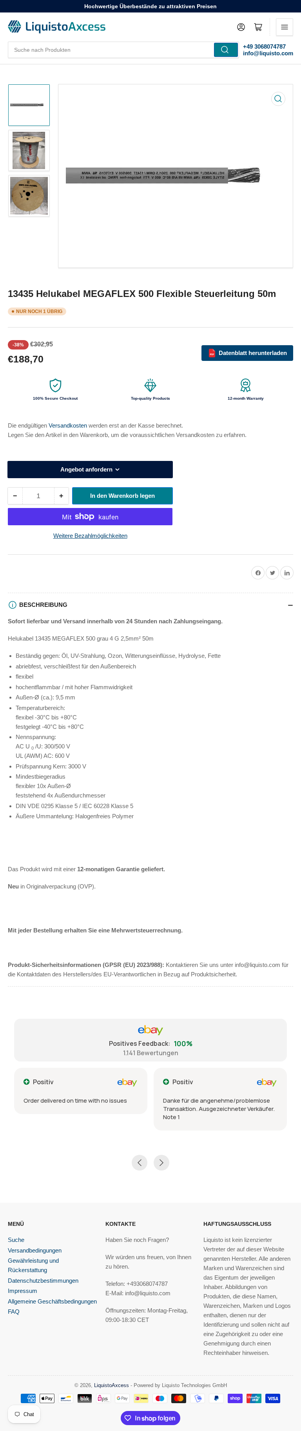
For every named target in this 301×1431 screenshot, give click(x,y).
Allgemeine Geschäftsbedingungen (52, 1301)
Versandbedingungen (35, 1250)
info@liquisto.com (268, 53)
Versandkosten (69, 425)
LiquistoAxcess (111, 1385)
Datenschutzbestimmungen (43, 1280)
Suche (16, 1239)
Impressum (22, 1290)
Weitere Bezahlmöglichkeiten (90, 535)
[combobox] (123, 50)
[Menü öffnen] (284, 27)
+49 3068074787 (264, 46)
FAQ (14, 1311)
